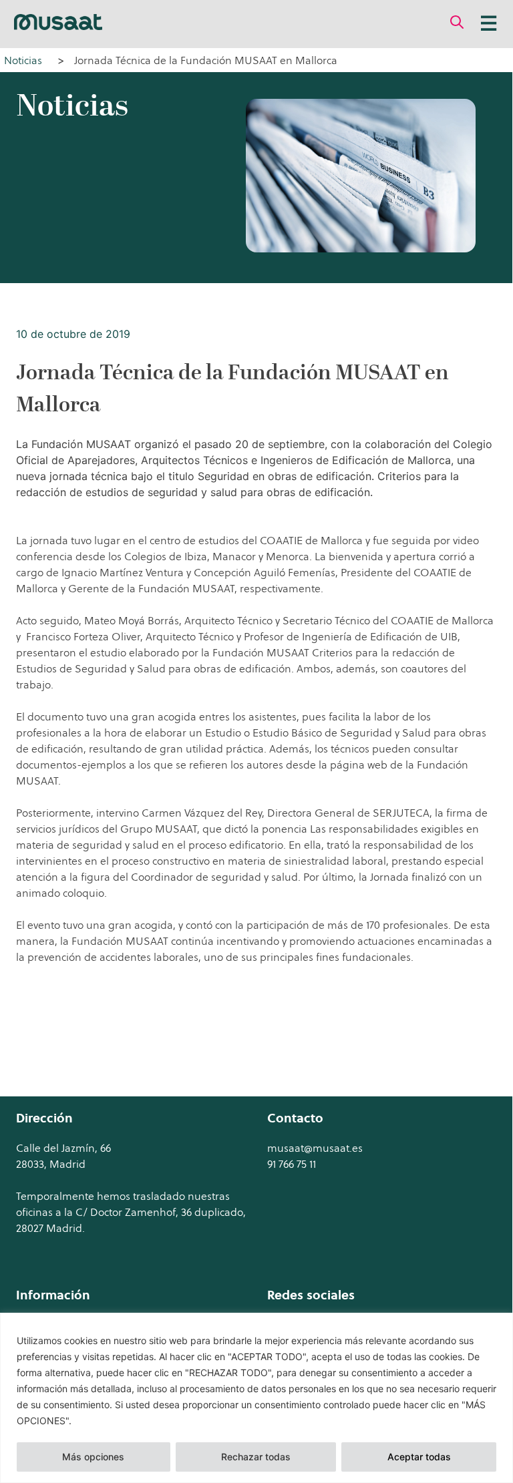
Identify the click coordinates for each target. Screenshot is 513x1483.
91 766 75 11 (291, 1163)
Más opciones (93, 1456)
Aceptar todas (419, 1456)
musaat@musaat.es (315, 1147)
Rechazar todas (256, 1456)
